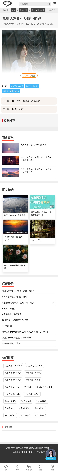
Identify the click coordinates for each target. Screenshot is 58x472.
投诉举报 (41, 452)
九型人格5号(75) (12, 387)
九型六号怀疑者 (38, 10)
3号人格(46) (10, 401)
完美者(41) (9, 408)
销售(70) (28, 387)
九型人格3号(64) (12, 394)
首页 (13, 10)
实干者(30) (25, 415)
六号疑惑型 (7, 326)
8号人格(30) (40, 415)
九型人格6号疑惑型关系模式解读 (16, 337)
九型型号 (23, 10)
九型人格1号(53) (31, 394)
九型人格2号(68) (44, 387)
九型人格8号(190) (13, 373)
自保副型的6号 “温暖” (11, 343)
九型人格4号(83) (33, 380)
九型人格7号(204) (34, 365)
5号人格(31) (10, 415)
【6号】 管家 (17, 109)
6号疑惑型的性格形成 (11, 314)
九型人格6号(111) (33, 373)
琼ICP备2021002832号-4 (25, 452)
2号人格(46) (26, 401)
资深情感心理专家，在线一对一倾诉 (29, 302)
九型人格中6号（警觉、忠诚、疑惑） (18, 291)
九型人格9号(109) (13, 380)
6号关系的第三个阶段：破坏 (14, 297)
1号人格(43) (41, 401)
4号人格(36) (24, 408)
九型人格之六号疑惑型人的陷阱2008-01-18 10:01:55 (26, 332)
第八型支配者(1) (32, 86)
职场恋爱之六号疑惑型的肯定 (15, 320)
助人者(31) (39, 408)
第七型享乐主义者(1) (11, 91)
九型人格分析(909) (13, 365)
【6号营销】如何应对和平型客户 (25, 101)
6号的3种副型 (8, 308)
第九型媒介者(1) (17, 86)
